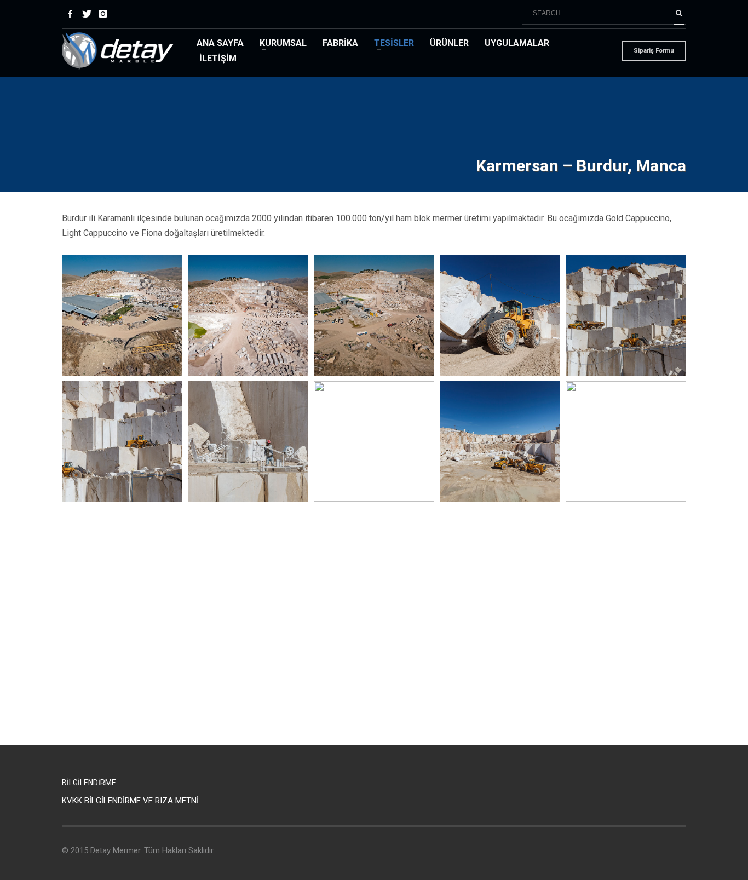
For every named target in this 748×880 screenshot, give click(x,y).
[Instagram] (103, 13)
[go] (679, 14)
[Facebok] (70, 13)
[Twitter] (86, 13)
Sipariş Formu (654, 50)
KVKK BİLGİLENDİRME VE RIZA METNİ (130, 801)
